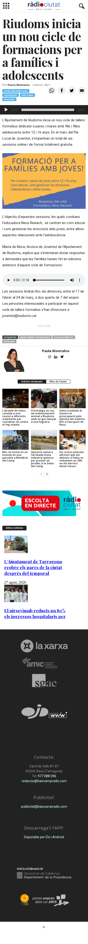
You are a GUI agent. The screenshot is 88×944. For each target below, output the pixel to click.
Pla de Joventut (63, 337)
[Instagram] (50, 357)
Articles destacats (31, 381)
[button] (81, 6)
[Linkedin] (56, 357)
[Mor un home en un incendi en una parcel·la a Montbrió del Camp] (15, 439)
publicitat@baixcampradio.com (44, 806)
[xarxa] (44, 645)
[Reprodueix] (6, 109)
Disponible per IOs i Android (44, 837)
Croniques (10, 95)
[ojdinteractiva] (44, 713)
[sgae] (44, 680)
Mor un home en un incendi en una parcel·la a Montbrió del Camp (15, 456)
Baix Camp (27, 95)
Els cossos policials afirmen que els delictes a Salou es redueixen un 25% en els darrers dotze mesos (71, 459)
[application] (44, 109)
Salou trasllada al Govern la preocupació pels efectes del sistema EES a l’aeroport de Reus (72, 417)
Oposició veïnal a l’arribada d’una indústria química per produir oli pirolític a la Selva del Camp (42, 459)
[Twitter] (62, 357)
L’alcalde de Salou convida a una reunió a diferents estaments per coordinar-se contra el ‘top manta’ (15, 417)
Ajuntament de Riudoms (35, 337)
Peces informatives (16, 90)
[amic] (44, 663)
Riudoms (9, 99)
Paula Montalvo (19, 85)
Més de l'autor (58, 381)
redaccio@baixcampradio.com (44, 781)
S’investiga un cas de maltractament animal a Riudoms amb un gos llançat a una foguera (43, 416)
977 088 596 (46, 776)
